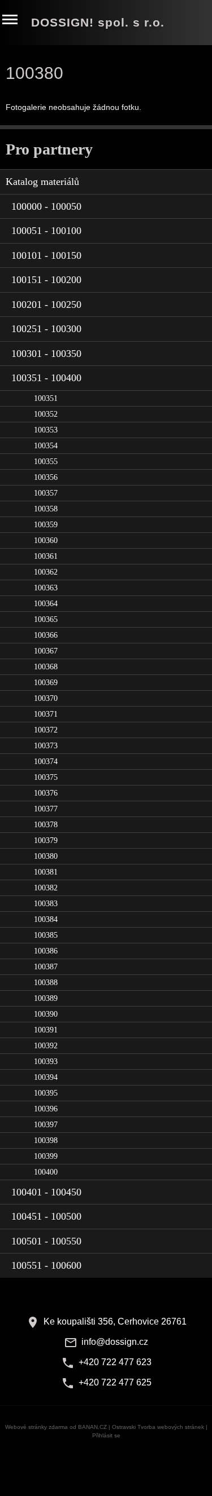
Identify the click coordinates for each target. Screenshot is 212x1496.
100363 (46, 588)
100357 (46, 493)
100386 (46, 951)
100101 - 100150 (46, 255)
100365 (46, 619)
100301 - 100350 (46, 353)
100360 (46, 540)
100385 (46, 935)
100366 (46, 635)
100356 (46, 477)
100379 (46, 840)
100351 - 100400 (46, 377)
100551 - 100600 (46, 1265)
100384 (46, 919)
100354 (46, 446)
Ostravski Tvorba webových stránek (158, 1427)
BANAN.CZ (92, 1427)
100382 (46, 888)
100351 (46, 398)
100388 (46, 982)
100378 (46, 824)
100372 (46, 730)
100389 (46, 998)
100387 (46, 967)
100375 (46, 777)
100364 (46, 603)
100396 (46, 1109)
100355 (46, 461)
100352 (46, 414)
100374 (46, 761)
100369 (46, 682)
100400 (46, 1172)
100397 (46, 1124)
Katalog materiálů (42, 181)
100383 (46, 903)
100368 (46, 667)
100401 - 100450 (46, 1192)
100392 (46, 1046)
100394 (46, 1077)
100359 (46, 524)
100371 (46, 714)
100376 (46, 793)
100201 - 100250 (46, 304)
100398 (46, 1140)
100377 (46, 809)
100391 (46, 1030)
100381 (46, 872)
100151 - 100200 (46, 279)
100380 (46, 856)
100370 (46, 698)
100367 (46, 651)
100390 (46, 1014)
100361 (46, 556)
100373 (46, 746)
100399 (46, 1156)
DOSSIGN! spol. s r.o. (98, 22)
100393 (46, 1061)
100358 (46, 509)
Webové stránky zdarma (36, 1427)
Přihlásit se (106, 1435)
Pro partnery (49, 149)
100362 (46, 572)
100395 (46, 1093)
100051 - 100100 (46, 230)
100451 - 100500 (46, 1216)
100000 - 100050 (46, 206)
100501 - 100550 (46, 1241)
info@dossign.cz (114, 1342)
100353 (46, 430)
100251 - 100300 (46, 328)
